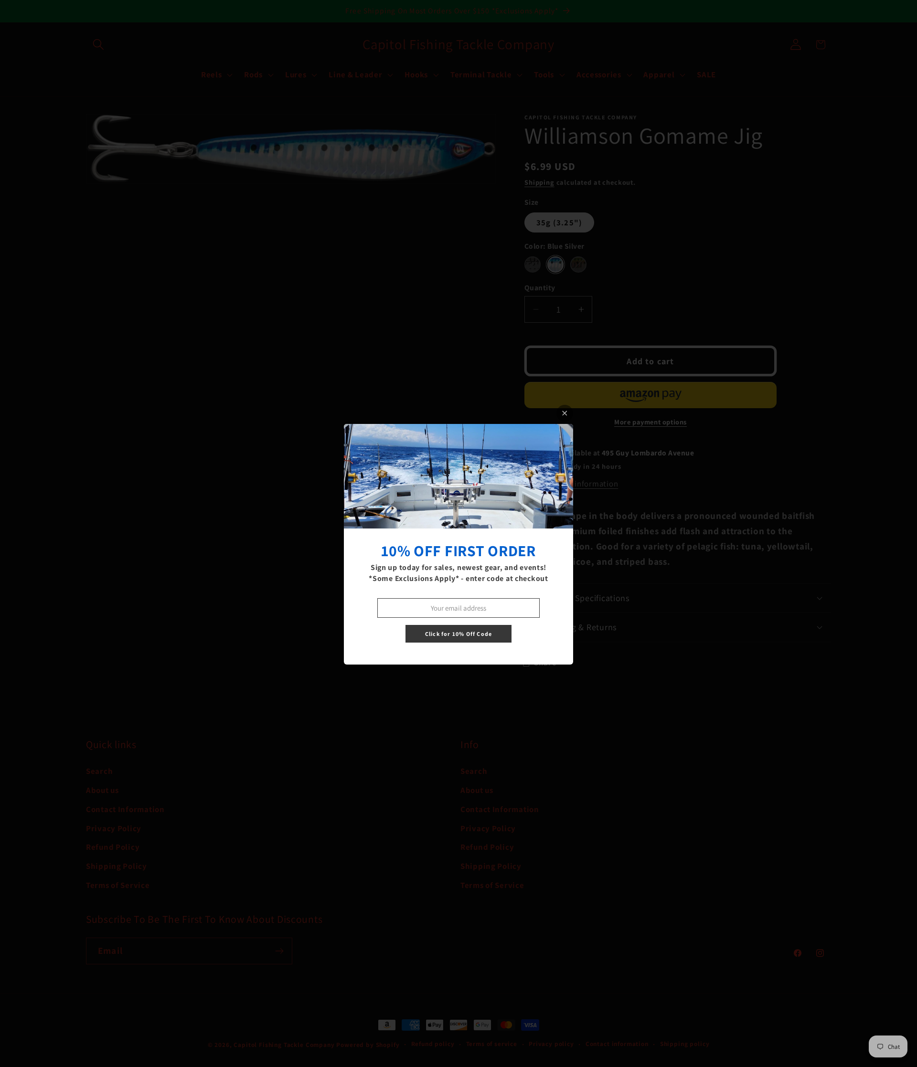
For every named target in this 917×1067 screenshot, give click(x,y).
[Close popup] (564, 413)
